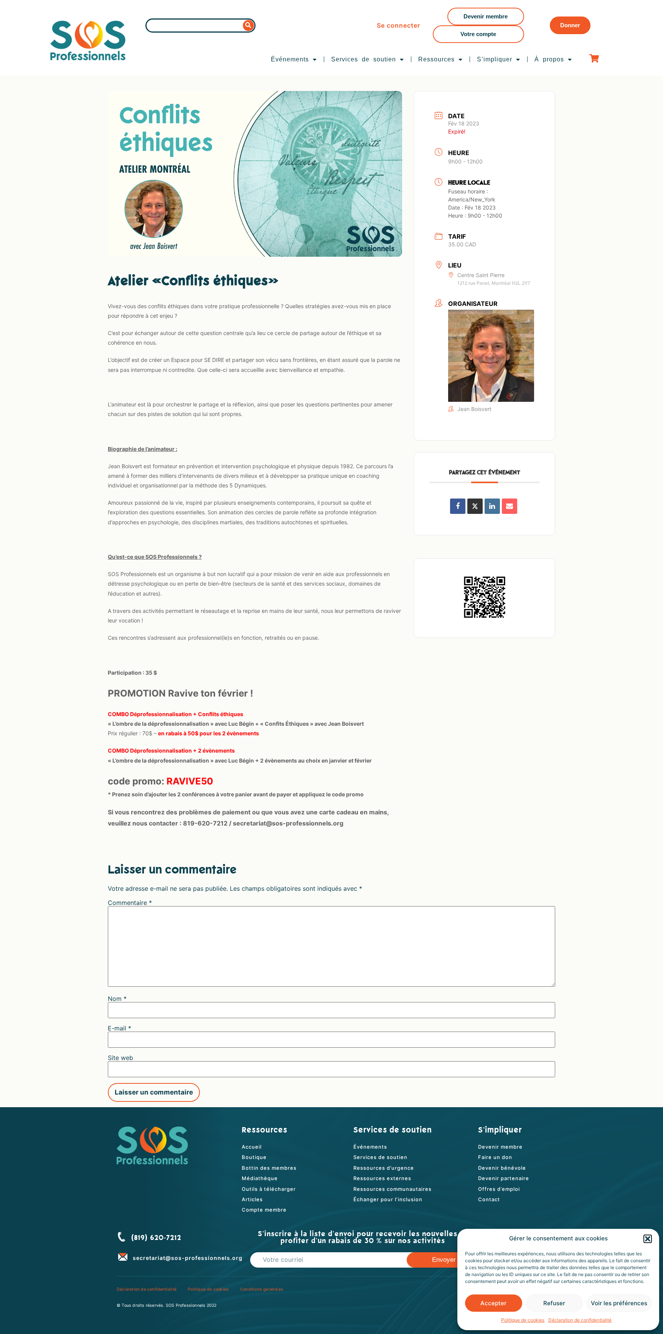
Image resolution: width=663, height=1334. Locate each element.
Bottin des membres (269, 1168)
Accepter (493, 1303)
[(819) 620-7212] (122, 1237)
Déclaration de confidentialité (580, 1320)
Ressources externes (382, 1178)
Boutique (254, 1157)
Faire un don (495, 1157)
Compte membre (264, 1210)
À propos (549, 59)
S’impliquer (494, 59)
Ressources (436, 59)
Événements (290, 59)
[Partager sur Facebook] (457, 506)
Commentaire (130, 903)
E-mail (119, 1028)
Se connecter (398, 25)
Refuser (554, 1303)
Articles (252, 1199)
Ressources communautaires (392, 1189)
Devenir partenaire (503, 1178)
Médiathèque (260, 1178)
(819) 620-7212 (156, 1238)
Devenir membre (500, 1147)
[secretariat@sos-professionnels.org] (123, 1256)
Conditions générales (261, 1289)
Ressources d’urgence (383, 1168)
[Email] (509, 506)
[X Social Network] (475, 506)
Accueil (252, 1147)
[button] (647, 1239)
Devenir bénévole (502, 1168)
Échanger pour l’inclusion (387, 1199)
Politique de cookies (522, 1320)
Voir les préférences (619, 1303)
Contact (489, 1199)
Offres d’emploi (499, 1189)
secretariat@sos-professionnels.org (187, 1258)
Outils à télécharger (269, 1189)
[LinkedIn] (492, 506)
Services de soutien (363, 59)
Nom (117, 999)
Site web (120, 1058)
